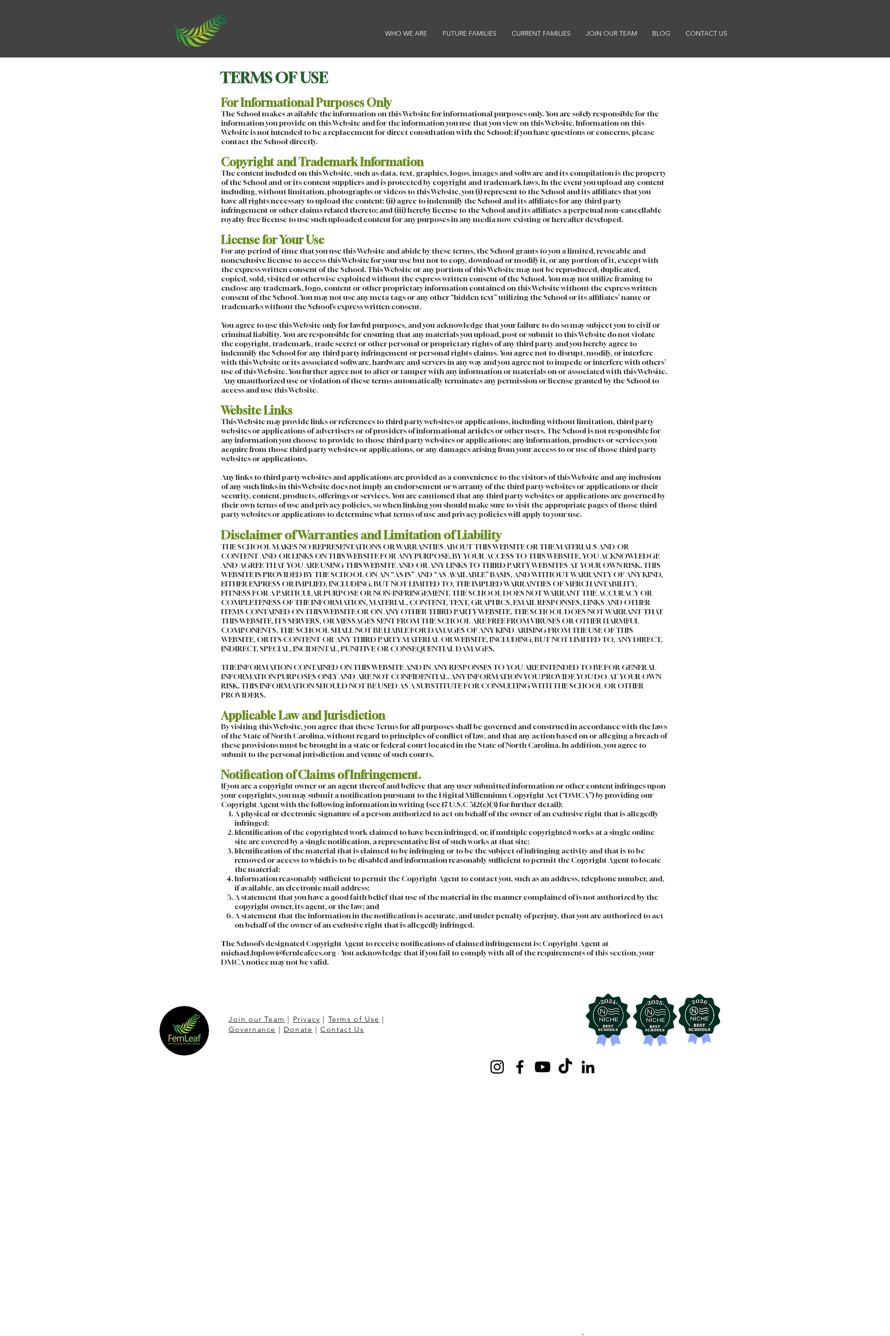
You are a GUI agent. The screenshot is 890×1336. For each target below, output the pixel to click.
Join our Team (257, 1019)
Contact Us (342, 1029)
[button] (407, 33)
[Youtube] (543, 1067)
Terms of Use (354, 1019)
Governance (252, 1029)
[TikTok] (565, 1067)
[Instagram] (497, 1067)
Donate (298, 1029)
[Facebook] (520, 1067)
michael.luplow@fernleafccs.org (278, 952)
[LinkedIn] (588, 1067)
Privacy (306, 1019)
